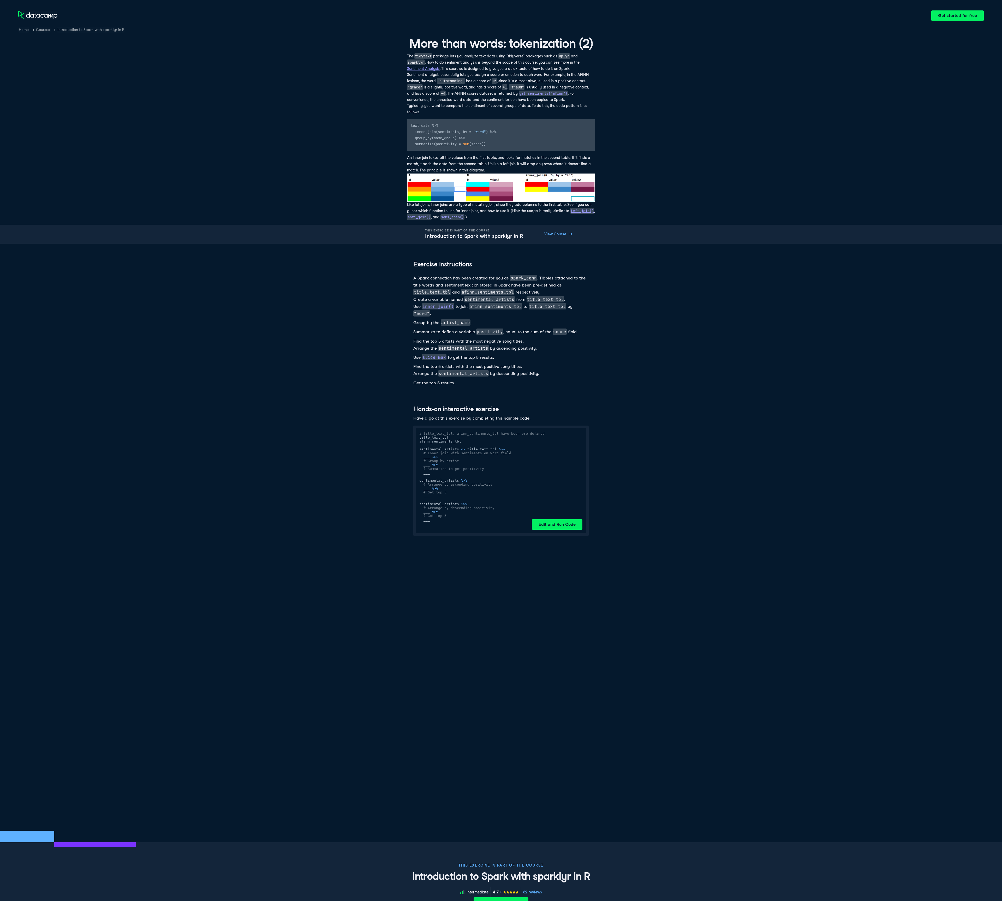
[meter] (506, 892)
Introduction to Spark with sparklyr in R (90, 30)
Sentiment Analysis (423, 69)
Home (24, 30)
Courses (43, 30)
